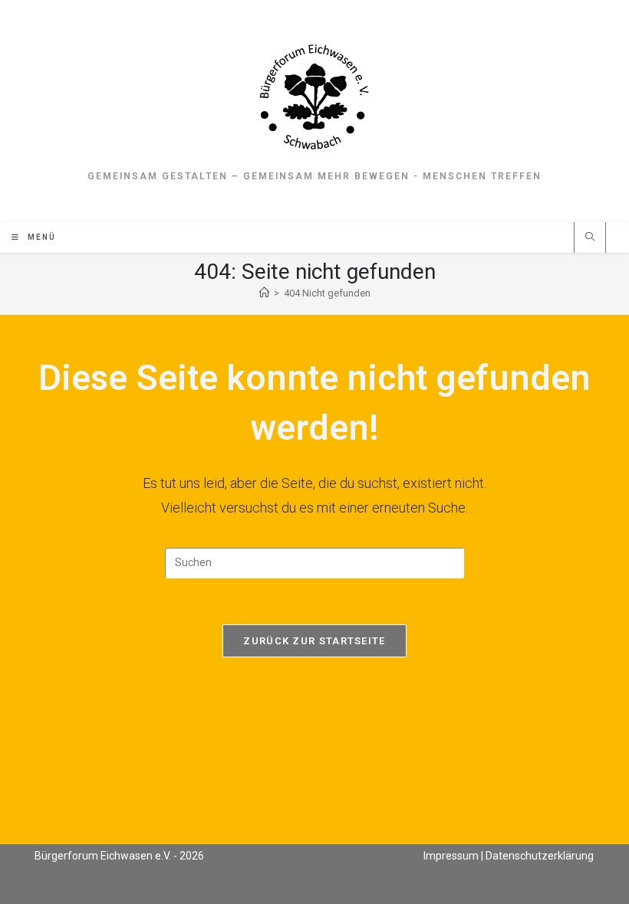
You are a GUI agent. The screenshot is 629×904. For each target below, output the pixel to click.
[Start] (264, 293)
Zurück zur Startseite (314, 641)
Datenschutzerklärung (540, 856)
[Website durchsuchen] (590, 238)
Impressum (451, 856)
